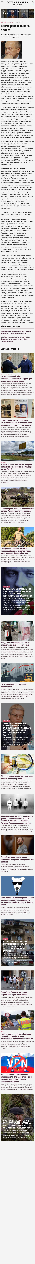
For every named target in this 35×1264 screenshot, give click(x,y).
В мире (5, 939)
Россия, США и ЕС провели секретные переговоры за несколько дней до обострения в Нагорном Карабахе (15, 946)
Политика (17, 5)
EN (33, 5)
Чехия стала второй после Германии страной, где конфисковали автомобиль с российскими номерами (17, 1036)
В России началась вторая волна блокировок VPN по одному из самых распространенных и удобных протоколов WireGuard (16, 1078)
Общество (6, 720)
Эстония (3, 462)
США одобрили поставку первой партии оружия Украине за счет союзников (17, 510)
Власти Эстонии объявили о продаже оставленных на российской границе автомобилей (16, 466)
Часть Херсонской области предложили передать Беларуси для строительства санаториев (16, 378)
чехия (2, 1031)
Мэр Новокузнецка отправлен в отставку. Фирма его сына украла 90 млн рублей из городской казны (15, 339)
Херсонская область (6, 374)
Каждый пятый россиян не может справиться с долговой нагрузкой (15, 643)
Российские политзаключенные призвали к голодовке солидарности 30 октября (17, 859)
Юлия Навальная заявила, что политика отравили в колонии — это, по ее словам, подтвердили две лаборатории (17, 592)
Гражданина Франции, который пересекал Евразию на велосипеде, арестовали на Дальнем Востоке (16, 551)
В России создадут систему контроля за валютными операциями (17, 777)
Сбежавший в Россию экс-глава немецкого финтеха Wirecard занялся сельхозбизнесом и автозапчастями (16, 422)
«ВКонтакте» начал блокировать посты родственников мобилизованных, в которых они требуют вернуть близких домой (17, 901)
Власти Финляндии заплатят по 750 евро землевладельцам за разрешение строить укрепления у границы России (17, 1124)
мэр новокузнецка (7, 22)
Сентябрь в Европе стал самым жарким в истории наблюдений (14, 993)
